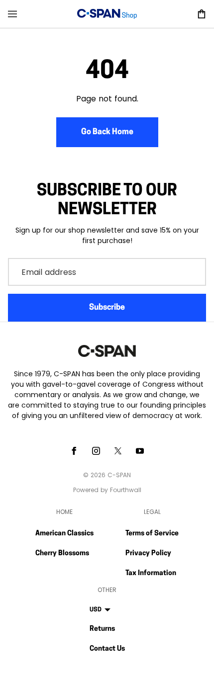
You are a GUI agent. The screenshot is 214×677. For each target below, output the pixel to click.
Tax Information (150, 573)
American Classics (64, 533)
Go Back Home (107, 132)
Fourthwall (125, 490)
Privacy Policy (148, 553)
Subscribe (107, 308)
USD (96, 610)
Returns (102, 629)
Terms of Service (152, 533)
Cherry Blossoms (62, 553)
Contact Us (107, 649)
